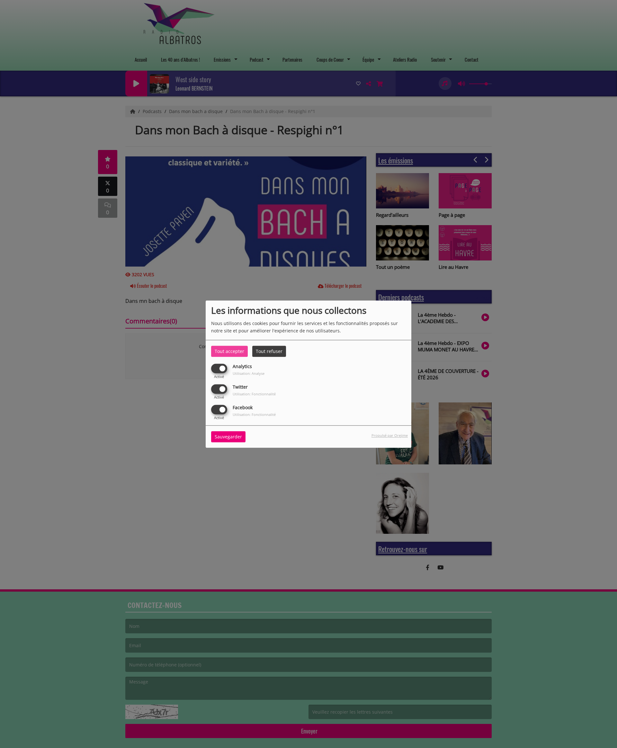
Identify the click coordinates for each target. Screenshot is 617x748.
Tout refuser (269, 351)
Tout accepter (229, 351)
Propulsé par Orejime (389, 435)
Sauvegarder (228, 437)
